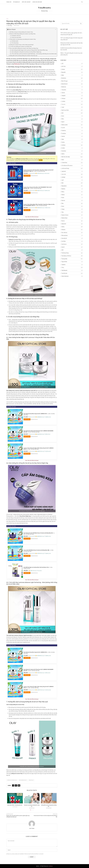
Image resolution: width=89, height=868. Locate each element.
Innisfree (71, 145)
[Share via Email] (19, 785)
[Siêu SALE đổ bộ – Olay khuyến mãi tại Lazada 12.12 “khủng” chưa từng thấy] (15, 798)
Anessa (71, 69)
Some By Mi (71, 238)
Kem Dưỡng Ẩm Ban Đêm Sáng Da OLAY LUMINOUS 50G (35, 413)
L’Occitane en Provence (71, 165)
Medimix (71, 188)
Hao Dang (10, 25)
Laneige (71, 177)
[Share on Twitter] (16, 785)
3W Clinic (71, 66)
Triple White (71, 261)
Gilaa (71, 139)
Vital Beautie (71, 270)
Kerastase (71, 151)
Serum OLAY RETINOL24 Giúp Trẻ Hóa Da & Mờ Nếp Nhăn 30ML (37, 550)
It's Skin (71, 148)
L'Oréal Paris (71, 162)
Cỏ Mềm (71, 101)
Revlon (71, 220)
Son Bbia (71, 241)
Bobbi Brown (71, 84)
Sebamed (71, 223)
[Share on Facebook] (13, 785)
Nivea (71, 206)
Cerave (71, 92)
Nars (71, 203)
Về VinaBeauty (16, 1)
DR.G (71, 118)
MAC (71, 183)
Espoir (71, 121)
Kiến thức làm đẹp (26, 1)
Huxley (71, 142)
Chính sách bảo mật (37, 1)
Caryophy (71, 89)
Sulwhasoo (71, 244)
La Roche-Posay (71, 168)
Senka (71, 226)
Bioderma (71, 78)
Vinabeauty (17, 63)
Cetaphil (71, 95)
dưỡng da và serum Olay (12, 780)
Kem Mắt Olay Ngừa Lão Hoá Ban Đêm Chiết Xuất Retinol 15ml (36, 567)
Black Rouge (71, 81)
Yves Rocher (71, 273)
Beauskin (71, 72)
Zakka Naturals (71, 276)
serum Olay (31, 780)
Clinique (71, 98)
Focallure (71, 133)
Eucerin (71, 127)
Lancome (71, 174)
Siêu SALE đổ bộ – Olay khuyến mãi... (15, 805)
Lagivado (71, 171)
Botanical (71, 86)
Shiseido (71, 229)
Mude (71, 197)
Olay (7, 18)
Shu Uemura (71, 232)
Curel (71, 107)
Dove (71, 116)
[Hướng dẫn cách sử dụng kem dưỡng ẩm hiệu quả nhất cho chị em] (49, 798)
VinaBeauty (50, 866)
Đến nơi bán (27, 175)
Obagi (71, 209)
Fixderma (71, 130)
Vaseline (71, 264)
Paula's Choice (71, 215)
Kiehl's (71, 153)
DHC (71, 113)
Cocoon (71, 104)
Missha (71, 194)
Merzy (71, 191)
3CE (71, 63)
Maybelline (71, 185)
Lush (71, 180)
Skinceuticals (71, 235)
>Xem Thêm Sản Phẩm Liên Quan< (32, 216)
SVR (71, 250)
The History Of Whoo (71, 255)
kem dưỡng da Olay (23, 780)
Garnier (71, 136)
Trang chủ (8, 1)
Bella (71, 75)
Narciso (71, 200)
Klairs (71, 159)
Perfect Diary (71, 218)
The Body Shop (71, 253)
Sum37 (71, 247)
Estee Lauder (71, 124)
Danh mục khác (71, 110)
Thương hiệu (71, 258)
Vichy (71, 267)
